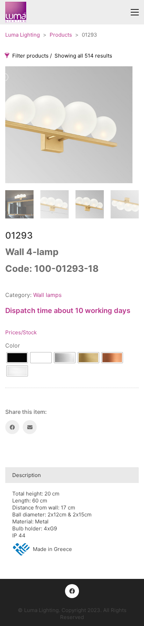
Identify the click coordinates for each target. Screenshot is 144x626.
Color (12, 345)
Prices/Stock (21, 332)
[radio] (17, 357)
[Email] (30, 427)
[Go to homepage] (15, 12)
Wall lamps (47, 294)
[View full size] (60, 77)
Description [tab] (26, 475)
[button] (135, 12)
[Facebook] (12, 427)
